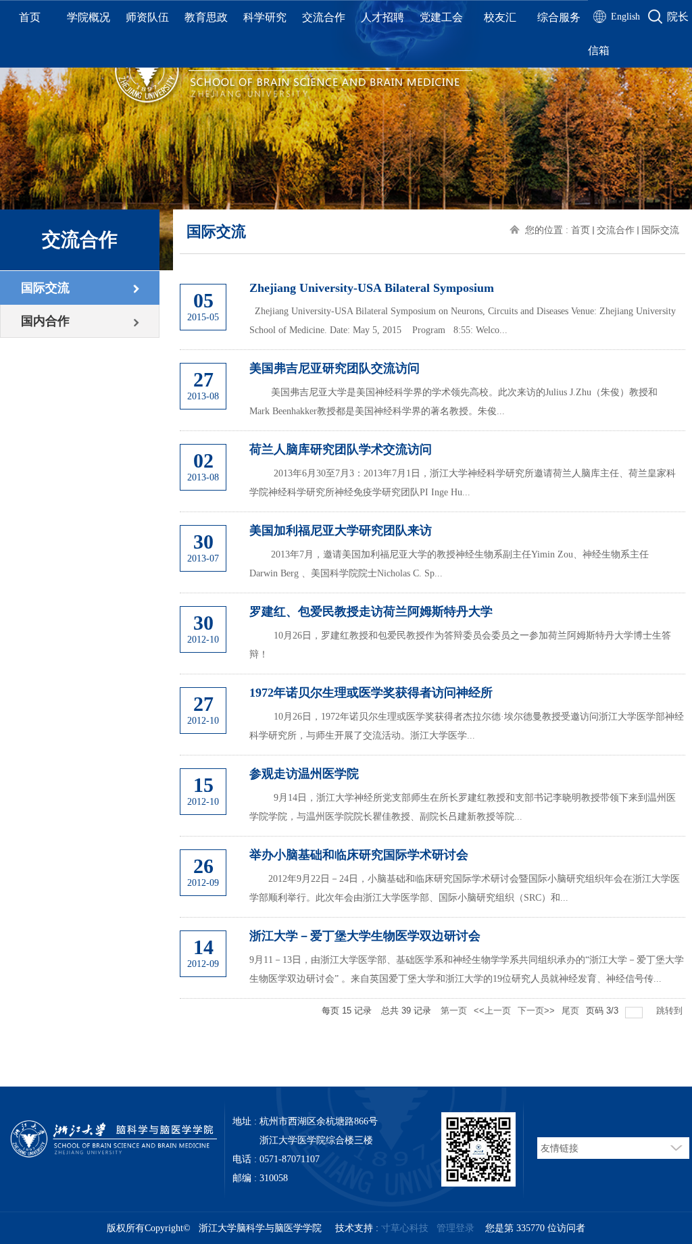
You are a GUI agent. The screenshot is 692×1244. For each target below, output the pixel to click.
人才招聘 (382, 17)
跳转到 (670, 1010)
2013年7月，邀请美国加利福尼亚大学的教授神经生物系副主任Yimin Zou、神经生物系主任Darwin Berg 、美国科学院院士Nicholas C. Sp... (449, 563)
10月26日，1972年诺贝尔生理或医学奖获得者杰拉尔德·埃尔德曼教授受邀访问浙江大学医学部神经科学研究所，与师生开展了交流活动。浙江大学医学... (466, 726)
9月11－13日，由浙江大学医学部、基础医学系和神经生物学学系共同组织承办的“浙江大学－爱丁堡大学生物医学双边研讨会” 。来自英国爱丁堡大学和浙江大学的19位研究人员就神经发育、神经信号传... (466, 969)
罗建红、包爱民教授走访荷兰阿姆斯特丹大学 (371, 611)
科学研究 (265, 17)
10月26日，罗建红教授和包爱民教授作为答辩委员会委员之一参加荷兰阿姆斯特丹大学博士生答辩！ (460, 645)
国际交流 (45, 288)
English (625, 16)
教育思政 (206, 17)
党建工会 (441, 17)
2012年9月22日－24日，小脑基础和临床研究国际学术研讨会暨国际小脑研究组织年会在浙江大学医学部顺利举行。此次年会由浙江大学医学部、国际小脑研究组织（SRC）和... (464, 888)
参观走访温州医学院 (304, 773)
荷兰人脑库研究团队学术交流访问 (340, 449)
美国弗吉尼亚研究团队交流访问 (334, 368)
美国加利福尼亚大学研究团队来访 (340, 530)
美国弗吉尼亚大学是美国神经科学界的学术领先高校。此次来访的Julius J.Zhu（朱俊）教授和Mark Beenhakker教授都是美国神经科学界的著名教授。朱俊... (453, 401)
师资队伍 (147, 17)
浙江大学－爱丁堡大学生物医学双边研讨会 (364, 936)
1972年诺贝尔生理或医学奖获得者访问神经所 (371, 692)
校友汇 (500, 17)
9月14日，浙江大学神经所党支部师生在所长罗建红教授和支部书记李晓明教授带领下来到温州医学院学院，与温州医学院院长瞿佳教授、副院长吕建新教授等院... (462, 807)
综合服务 (558, 17)
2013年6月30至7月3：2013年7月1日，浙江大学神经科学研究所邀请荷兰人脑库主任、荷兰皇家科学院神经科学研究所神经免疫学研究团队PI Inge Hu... (462, 482)
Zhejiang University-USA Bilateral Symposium (371, 288)
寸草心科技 (404, 1228)
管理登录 (455, 1228)
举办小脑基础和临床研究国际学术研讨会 (358, 855)
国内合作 (45, 321)
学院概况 (88, 17)
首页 (30, 17)
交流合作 (323, 17)
